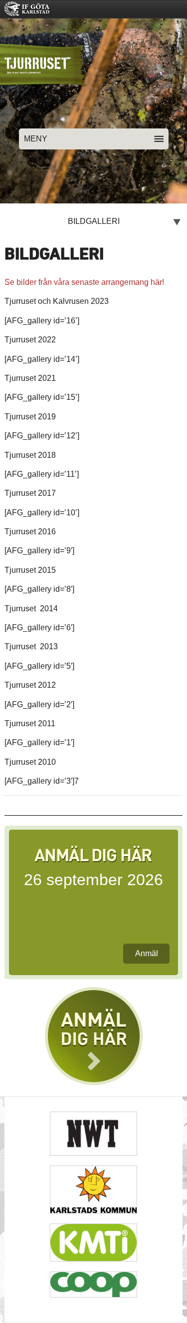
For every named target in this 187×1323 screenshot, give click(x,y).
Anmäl (146, 953)
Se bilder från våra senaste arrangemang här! (84, 282)
